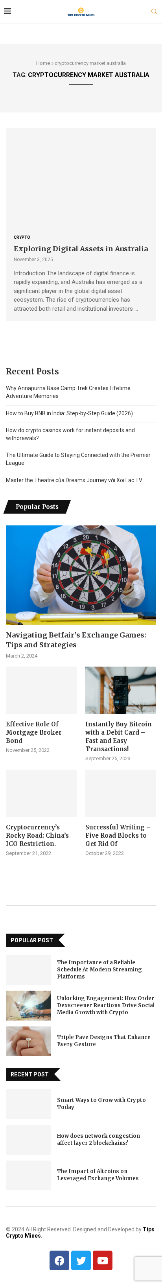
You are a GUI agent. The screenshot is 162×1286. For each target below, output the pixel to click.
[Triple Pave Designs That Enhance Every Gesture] (28, 1041)
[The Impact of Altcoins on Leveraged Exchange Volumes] (28, 1175)
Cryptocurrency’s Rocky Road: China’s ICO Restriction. (37, 836)
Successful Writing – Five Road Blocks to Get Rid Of (118, 836)
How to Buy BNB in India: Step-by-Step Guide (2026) (69, 413)
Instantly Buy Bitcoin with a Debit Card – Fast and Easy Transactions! (118, 736)
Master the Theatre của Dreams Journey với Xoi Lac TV (74, 480)
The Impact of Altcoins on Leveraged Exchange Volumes (98, 1175)
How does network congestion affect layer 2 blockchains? (98, 1139)
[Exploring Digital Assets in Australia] (81, 177)
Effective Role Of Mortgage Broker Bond (34, 732)
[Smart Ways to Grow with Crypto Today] (28, 1104)
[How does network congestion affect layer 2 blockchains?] (28, 1140)
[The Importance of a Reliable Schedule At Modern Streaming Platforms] (28, 970)
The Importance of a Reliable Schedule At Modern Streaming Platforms (99, 969)
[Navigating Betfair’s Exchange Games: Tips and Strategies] (81, 575)
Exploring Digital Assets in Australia (81, 248)
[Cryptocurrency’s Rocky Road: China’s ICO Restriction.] (41, 793)
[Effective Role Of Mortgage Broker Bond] (41, 690)
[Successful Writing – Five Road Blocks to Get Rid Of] (120, 793)
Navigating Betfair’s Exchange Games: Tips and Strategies (76, 639)
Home (43, 63)
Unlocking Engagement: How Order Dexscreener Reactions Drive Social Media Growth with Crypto (106, 1005)
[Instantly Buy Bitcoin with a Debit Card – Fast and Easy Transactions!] (120, 690)
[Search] (154, 12)
